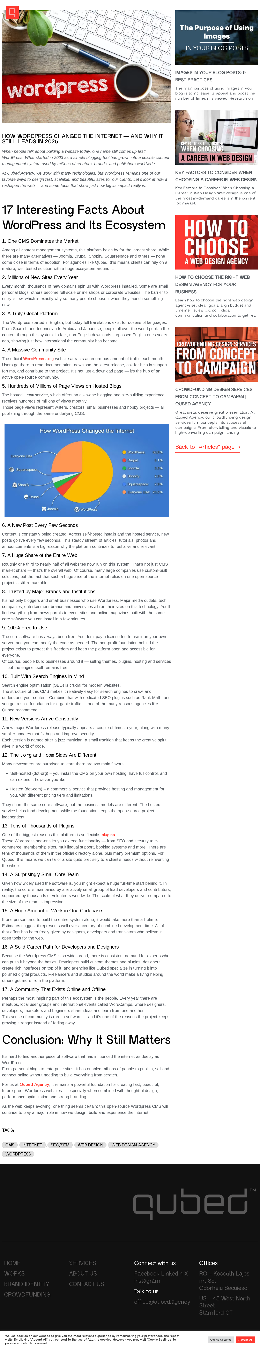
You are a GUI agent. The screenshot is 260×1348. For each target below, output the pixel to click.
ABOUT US (83, 1273)
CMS (9, 1145)
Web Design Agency (133, 1145)
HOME (12, 1263)
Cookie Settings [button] (220, 1339)
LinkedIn (172, 1273)
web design (90, 1145)
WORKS (14, 1273)
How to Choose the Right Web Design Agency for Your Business (212, 285)
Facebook (146, 1273)
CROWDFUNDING (27, 1294)
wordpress (18, 1154)
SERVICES (82, 1263)
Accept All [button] (245, 1339)
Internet (33, 1145)
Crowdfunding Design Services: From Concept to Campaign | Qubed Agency (214, 397)
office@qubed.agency (162, 1301)
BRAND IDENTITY (26, 1284)
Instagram (147, 1280)
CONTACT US (86, 1284)
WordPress (38, 358)
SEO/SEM (60, 1145)
